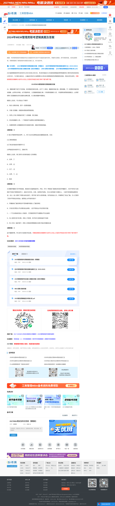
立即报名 (13, 435)
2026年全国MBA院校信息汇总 (18, 357)
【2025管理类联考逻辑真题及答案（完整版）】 (31, 66)
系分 (34, 465)
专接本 (98, 468)
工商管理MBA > (15, 25)
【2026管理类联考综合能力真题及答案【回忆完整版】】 (23, 68)
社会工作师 (66, 465)
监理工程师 (66, 470)
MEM (90, 468)
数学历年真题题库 (38, 339)
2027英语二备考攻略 (89, 50)
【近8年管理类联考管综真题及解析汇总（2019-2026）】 (61, 66)
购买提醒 (9, 490)
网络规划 (35, 468)
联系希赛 (45, 487)
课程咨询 (110, 23)
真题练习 (24, 254)
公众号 (110, 48)
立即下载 (71, 259)
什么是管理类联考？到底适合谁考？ (20, 364)
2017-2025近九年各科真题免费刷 (25, 241)
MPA (90, 470)
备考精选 (5, 15)
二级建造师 (66, 468)
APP (22, 7)
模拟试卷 (31, 448)
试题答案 (75, 448)
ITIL (52, 468)
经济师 (59, 465)
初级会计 (73, 465)
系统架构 (40, 468)
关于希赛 (45, 482)
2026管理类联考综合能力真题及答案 (94, 53)
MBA (85, 468)
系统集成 (40, 470)
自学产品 (27, 482)
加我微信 (50, 48)
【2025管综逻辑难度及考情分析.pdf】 (66, 68)
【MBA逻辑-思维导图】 (48, 68)
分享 (5, 29)
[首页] (12, 13)
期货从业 (73, 473)
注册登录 (9, 482)
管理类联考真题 (12, 246)
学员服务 (110, 29)
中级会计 (78, 465)
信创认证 (48, 470)
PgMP (21, 470)
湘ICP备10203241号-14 (62, 499)
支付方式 (9, 487)
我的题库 (104, 75)
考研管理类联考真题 (24, 246)
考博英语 (86, 465)
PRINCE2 (28, 470)
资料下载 (15, 254)
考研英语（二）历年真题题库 (22, 339)
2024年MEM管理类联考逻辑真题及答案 (35, 25)
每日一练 (67, 448)
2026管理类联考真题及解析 (46, 334)
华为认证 (48, 465)
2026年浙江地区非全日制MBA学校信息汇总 (56, 361)
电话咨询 (110, 42)
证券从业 (73, 470)
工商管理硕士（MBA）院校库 (92, 47)
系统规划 (35, 470)
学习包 (75, 13)
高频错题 (49, 448)
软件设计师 (35, 473)
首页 (9, 7)
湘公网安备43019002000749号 (76, 499)
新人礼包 (110, 17)
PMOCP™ (28, 468)
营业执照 (45, 490)
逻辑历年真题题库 (50, 339)
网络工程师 (40, 473)
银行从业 (78, 468)
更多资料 (72, 254)
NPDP (27, 465)
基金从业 (78, 470)
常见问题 (45, 485)
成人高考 (104, 465)
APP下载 (110, 54)
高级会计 (73, 468)
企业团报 (110, 36)
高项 (39, 465)
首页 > (9, 25)
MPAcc (85, 470)
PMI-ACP (28, 473)
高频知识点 (40, 448)
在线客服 (66, 488)
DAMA (21, 473)
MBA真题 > (22, 25)
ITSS (47, 468)
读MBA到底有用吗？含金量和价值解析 (55, 364)
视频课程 (59, 13)
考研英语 (91, 465)
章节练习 (58, 448)
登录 (105, 7)
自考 (98, 465)
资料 (87, 13)
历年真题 (23, 448)
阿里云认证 (53, 465)
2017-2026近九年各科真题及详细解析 (25, 334)
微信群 (27, 7)
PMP (21, 465)
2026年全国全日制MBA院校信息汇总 (54, 357)
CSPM (21, 468)
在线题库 (82, 20)
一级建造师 (60, 468)
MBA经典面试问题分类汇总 (91, 59)
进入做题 (100, 91)
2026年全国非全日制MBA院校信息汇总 (21, 361)
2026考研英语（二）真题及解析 (92, 56)
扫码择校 (97, 34)
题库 (81, 13)
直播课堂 (67, 13)
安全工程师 (60, 470)
